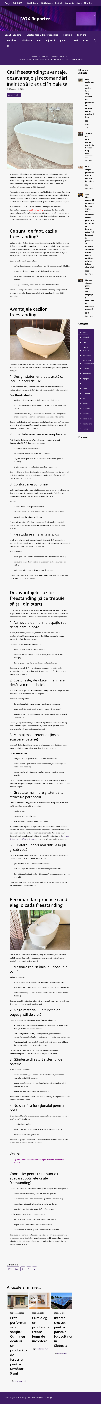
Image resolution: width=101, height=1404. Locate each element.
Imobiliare (87, 373)
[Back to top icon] (88, 1398)
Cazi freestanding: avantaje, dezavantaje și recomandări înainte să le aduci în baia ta (50, 59)
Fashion (86, 368)
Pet (84, 399)
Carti (84, 342)
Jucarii (85, 388)
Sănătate (86, 409)
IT (83, 383)
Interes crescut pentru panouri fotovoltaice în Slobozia (63, 1332)
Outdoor (86, 394)
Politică (85, 404)
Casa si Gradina (58, 56)
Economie (86, 355)
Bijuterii (86, 337)
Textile (85, 429)
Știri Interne (87, 424)
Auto (85, 332)
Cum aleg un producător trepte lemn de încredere (41, 1329)
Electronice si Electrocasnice (88, 362)
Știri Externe (87, 419)
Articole (44, 56)
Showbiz (86, 414)
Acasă (34, 56)
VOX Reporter (35, 19)
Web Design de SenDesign (42, 1397)
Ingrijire (86, 378)
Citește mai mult (19, 1381)
